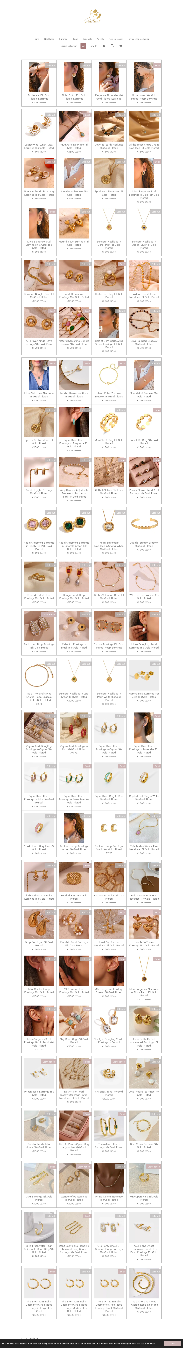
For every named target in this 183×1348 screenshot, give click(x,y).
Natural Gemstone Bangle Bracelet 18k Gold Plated (74, 342)
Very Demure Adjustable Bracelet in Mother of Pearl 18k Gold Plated (74, 493)
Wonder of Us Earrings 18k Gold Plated (74, 1198)
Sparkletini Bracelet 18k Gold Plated (74, 193)
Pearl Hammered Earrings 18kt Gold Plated (74, 295)
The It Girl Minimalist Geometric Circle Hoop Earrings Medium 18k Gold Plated (74, 1306)
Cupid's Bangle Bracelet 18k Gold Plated (144, 544)
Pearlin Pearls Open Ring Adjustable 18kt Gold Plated (74, 1147)
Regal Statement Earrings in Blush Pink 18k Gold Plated (39, 546)
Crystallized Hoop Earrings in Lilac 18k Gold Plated (39, 799)
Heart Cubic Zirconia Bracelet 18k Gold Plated (109, 395)
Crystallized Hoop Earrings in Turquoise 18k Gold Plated (74, 443)
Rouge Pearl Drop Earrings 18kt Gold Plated (74, 596)
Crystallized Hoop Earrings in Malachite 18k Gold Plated (74, 799)
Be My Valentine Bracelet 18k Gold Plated (109, 596)
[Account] (103, 46)
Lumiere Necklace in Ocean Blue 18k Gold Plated (144, 244)
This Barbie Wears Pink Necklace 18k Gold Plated (144, 848)
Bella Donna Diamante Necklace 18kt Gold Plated (144, 897)
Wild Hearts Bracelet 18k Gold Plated (144, 596)
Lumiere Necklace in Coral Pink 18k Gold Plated (109, 244)
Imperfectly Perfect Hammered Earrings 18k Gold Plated (144, 1042)
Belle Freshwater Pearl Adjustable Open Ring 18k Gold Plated (39, 1249)
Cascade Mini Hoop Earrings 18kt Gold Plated (39, 596)
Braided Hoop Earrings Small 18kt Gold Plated (109, 848)
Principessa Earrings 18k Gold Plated (39, 1093)
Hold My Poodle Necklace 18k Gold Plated (109, 944)
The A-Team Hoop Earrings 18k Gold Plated (109, 1145)
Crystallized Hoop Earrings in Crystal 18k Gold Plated (109, 749)
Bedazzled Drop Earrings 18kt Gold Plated (39, 646)
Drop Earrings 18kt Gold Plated (39, 944)
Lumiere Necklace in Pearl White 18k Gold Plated (109, 696)
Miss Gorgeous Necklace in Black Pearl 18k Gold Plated (144, 992)
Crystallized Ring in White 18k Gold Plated (144, 797)
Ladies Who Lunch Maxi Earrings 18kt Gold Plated (39, 146)
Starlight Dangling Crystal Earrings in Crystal (109, 1041)
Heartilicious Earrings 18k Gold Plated (74, 243)
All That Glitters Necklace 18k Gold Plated (109, 492)
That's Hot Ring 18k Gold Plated (109, 295)
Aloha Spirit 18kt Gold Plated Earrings (74, 97)
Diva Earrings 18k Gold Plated (39, 1198)
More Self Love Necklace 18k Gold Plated (39, 395)
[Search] (112, 45)
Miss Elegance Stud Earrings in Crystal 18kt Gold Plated (39, 244)
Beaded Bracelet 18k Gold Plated (109, 897)
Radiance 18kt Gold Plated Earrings (39, 97)
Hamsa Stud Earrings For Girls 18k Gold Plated (144, 695)
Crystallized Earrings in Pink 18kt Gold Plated (74, 747)
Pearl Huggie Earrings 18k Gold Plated (39, 492)
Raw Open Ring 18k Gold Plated (144, 1198)
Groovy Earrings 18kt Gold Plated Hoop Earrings (109, 646)
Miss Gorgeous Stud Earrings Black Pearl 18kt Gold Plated (39, 1042)
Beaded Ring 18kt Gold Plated (74, 897)
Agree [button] (172, 1343)
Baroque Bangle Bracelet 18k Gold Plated (39, 295)
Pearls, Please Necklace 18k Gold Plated (74, 395)
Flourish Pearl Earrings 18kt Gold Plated (74, 944)
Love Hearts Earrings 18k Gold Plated (144, 1093)
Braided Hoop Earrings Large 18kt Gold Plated (74, 848)
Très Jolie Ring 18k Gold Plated (144, 441)
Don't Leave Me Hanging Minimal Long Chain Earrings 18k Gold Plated (74, 1249)
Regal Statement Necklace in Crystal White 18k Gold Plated (109, 546)
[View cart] (120, 46)
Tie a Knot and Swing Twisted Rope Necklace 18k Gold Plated (144, 1304)
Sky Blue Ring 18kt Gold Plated (74, 1041)
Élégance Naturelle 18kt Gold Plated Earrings (109, 97)
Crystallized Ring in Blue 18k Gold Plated (109, 797)
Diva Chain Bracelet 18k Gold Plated (144, 1145)
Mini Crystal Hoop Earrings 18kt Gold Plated (39, 990)
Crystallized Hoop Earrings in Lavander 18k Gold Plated (144, 749)
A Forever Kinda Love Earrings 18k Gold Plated (39, 342)
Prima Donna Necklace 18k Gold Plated (109, 1198)
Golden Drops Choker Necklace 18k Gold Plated (144, 295)
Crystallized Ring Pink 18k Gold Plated (39, 848)
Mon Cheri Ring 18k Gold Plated (109, 441)
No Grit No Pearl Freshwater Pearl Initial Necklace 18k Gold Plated (74, 1095)
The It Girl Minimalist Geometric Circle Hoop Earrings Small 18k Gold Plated (109, 1306)
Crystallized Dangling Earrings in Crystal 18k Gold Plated (39, 749)
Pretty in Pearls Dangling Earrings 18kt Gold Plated (39, 193)
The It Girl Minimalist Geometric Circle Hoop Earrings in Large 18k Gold (39, 1306)
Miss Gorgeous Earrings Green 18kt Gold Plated (109, 990)
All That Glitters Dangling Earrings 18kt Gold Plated (39, 897)
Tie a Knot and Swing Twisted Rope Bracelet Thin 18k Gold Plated (39, 696)
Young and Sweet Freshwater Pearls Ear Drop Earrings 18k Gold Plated (144, 1250)
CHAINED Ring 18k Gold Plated (109, 1093)
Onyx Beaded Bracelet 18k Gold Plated (144, 342)
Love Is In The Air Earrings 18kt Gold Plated (144, 944)
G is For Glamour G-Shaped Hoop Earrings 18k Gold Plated (109, 1249)
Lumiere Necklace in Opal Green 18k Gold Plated (74, 695)
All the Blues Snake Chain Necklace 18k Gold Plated (144, 146)
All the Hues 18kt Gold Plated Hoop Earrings (144, 97)
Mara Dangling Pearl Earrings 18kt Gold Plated (144, 646)
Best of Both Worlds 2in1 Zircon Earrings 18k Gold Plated (109, 344)
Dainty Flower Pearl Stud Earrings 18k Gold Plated (144, 492)
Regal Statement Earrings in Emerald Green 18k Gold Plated (74, 546)
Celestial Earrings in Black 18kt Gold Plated (74, 646)
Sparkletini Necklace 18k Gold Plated (109, 193)
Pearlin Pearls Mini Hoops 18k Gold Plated (39, 1145)
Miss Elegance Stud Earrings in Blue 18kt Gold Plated (144, 194)
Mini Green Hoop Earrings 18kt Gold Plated (74, 990)
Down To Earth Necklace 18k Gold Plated (109, 146)
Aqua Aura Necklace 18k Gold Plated (74, 146)
